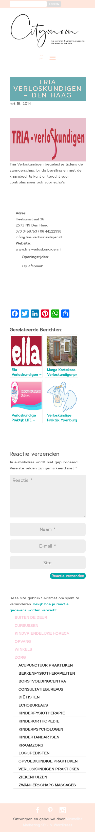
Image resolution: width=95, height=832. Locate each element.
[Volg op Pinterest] (71, 16)
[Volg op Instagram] (79, 16)
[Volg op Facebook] (63, 16)
